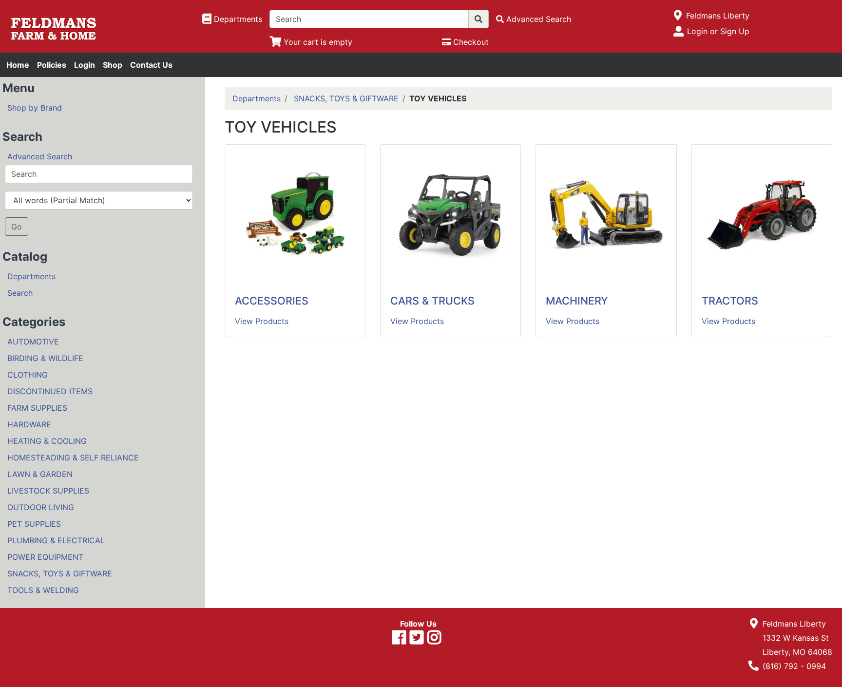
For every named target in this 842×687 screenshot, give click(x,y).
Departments (31, 276)
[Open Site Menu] (678, 15)
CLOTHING (27, 375)
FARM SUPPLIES (37, 408)
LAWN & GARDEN (40, 474)
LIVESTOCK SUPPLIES (48, 491)
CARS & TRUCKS (432, 300)
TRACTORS (730, 300)
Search (20, 293)
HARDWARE (29, 424)
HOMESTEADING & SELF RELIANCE (73, 457)
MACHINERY (577, 300)
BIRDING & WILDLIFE (45, 358)
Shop (112, 65)
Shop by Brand (34, 108)
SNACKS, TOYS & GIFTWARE (59, 573)
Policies (51, 65)
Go (16, 226)
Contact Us (151, 65)
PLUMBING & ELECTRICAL (56, 540)
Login (84, 65)
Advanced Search (39, 156)
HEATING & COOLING (47, 441)
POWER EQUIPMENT (45, 557)
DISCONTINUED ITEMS (50, 391)
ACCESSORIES (271, 300)
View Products (261, 321)
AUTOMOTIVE (33, 341)
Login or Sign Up (718, 31)
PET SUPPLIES (34, 524)
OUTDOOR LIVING (40, 507)
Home (17, 65)
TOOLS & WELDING (43, 590)
